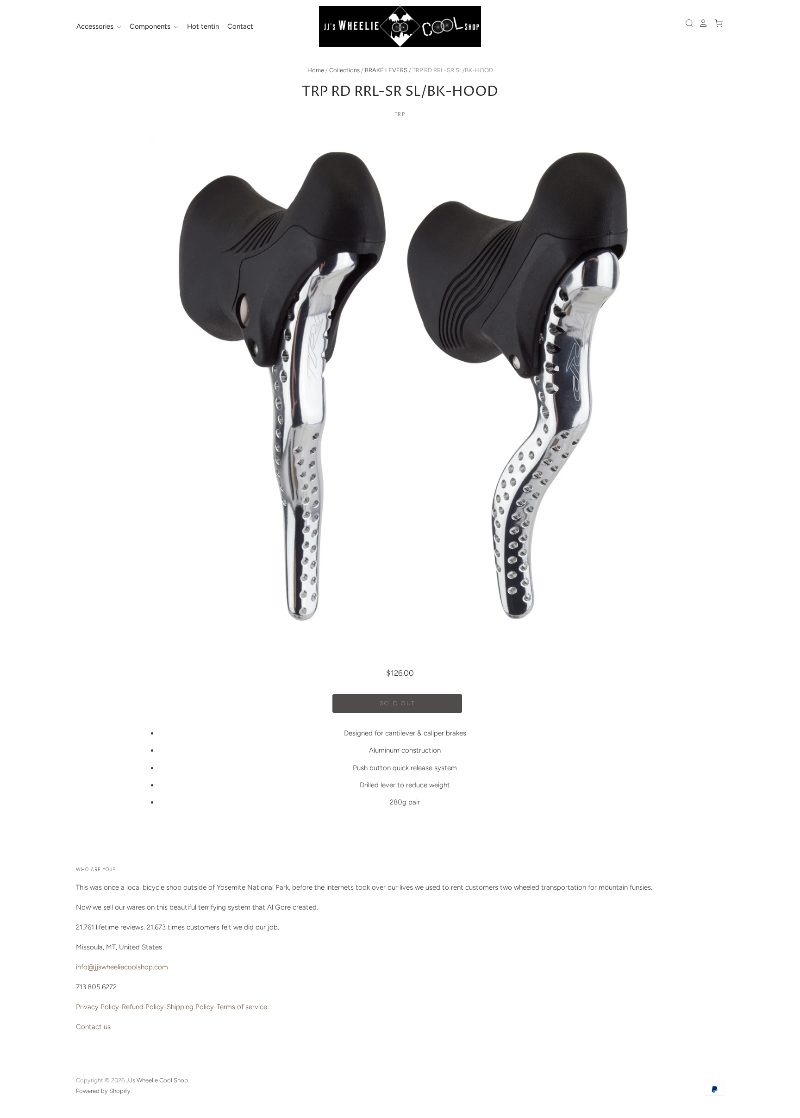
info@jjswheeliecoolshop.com (122, 967)
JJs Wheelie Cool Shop (157, 1080)
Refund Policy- (144, 1007)
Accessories (95, 26)
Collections (344, 70)
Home (315, 70)
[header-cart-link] (716, 23)
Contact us (93, 1027)
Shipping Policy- (192, 1007)
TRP (400, 114)
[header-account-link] (701, 23)
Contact (240, 26)
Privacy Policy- (99, 1007)
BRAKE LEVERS (386, 70)
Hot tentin (203, 26)
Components (151, 26)
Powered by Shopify (103, 1090)
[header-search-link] (687, 23)
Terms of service (242, 1007)
